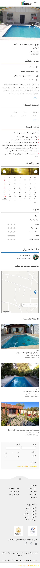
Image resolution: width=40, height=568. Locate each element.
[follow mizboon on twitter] (26, 543)
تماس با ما (33, 491)
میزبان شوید (33, 494)
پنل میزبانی (33, 497)
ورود (34, 444)
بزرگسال (33, 452)
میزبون (34, 485)
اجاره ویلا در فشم (31, 508)
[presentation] (7, 24)
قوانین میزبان (14, 491)
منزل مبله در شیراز (31, 520)
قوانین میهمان (14, 494)
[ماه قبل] (35, 171)
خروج (18, 444)
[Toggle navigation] (35, 3)
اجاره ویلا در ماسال (31, 511)
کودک (34, 456)
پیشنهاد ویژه (32, 504)
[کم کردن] (6, 453)
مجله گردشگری (14, 488)
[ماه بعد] (4, 171)
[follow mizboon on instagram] (36, 543)
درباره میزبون (33, 488)
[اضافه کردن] (18, 453)
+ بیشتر (36, 98)
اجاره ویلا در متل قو (31, 517)
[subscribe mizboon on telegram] (31, 543)
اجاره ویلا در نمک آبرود (30, 514)
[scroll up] (20, 479)
